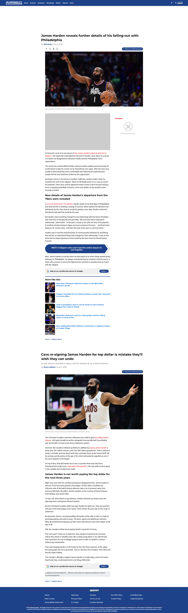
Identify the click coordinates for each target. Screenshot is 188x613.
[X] (176, 3)
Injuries (65, 3)
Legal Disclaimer (136, 599)
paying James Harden (98, 448)
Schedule (41, 3)
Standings (50, 3)
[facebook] (171, 3)
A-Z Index (75, 602)
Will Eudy (48, 44)
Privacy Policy (76, 599)
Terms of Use (95, 599)
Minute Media (34, 607)
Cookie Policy (116, 599)
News (26, 3)
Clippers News (57, 339)
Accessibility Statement (54, 602)
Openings (75, 595)
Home (47, 339)
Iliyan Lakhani (49, 367)
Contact (93, 595)
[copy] (57, 48)
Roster (58, 3)
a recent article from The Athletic (60, 204)
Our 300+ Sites (116, 595)
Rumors (33, 3)
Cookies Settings (96, 602)
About (47, 595)
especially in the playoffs (77, 466)
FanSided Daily (136, 595)
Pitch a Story (50, 599)
